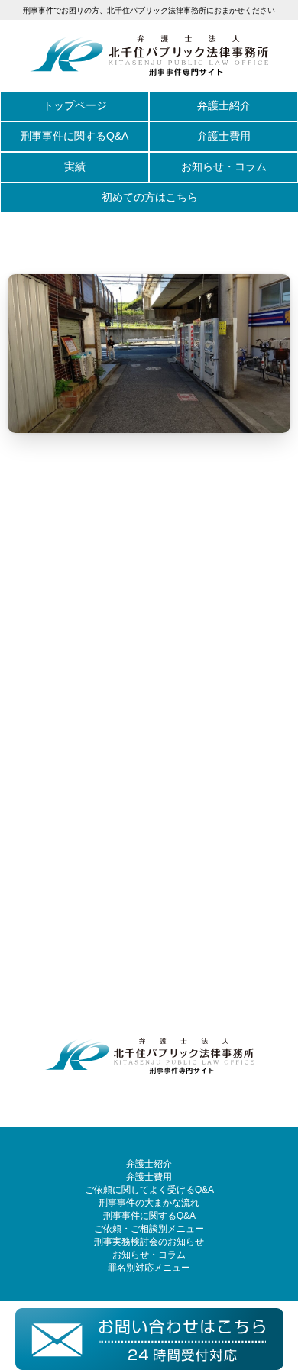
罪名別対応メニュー (149, 1267)
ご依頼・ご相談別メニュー (149, 1228)
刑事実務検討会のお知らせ (149, 1241)
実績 (75, 166)
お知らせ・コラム (224, 166)
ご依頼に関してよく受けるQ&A (149, 1189)
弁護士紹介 (224, 105)
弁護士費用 (224, 136)
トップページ (75, 105)
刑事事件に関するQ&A (74, 136)
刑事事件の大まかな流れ (149, 1202)
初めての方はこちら (150, 197)
